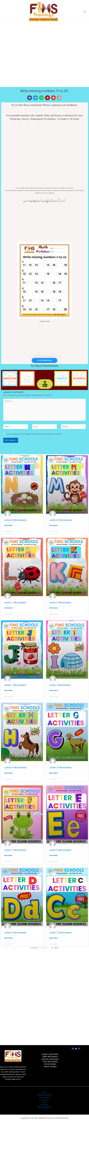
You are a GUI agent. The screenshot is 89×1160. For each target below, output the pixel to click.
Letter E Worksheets (60, 850)
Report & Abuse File (44, 1107)
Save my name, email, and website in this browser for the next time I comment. (34, 434)
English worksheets (50, 1054)
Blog (44, 1102)
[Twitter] (76, 1049)
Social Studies (50, 1064)
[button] (29, 97)
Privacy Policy (44, 1097)
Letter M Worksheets (60, 520)
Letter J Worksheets (15, 685)
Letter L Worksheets (15, 602)
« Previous (33, 948)
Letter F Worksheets (15, 850)
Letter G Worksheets (60, 767)
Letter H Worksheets (15, 767)
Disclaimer (44, 1105)
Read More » (8, 525)
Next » (56, 948)
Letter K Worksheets (60, 602)
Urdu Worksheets (50, 1061)
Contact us (44, 1100)
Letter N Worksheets (15, 520)
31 (52, 948)
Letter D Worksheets (15, 932)
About (44, 1092)
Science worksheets (50, 1059)
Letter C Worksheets (60, 932)
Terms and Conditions (44, 1095)
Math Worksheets (50, 1056)
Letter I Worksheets (60, 685)
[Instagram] (79, 1049)
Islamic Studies (50, 1066)
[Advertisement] (44, 39)
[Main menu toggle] (84, 11)
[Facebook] (73, 1049)
